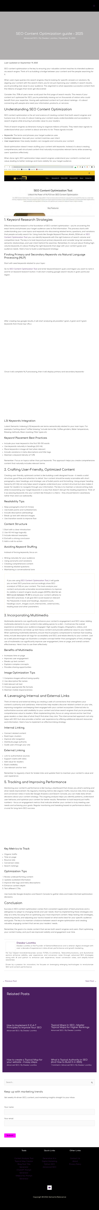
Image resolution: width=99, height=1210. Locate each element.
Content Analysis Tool (23, 1158)
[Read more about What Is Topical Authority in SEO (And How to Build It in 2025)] (71, 1047)
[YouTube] (49, 1187)
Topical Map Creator (24, 1161)
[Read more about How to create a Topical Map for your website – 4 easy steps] (27, 1047)
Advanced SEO (30, 38)
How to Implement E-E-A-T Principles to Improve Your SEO (24, 1026)
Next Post (90, 981)
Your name (9, 1107)
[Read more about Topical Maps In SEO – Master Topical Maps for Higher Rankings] (71, 1011)
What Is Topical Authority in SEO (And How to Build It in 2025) (69, 1061)
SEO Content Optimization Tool (23, 269)
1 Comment (55, 1065)
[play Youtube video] (49, 190)
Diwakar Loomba (26, 943)
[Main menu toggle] (94, 5)
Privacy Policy (75, 1164)
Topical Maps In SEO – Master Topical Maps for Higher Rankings (70, 1026)
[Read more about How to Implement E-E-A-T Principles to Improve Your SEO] (27, 1011)
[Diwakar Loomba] (10, 946)
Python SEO (49, 1164)
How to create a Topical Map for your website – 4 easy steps (24, 1061)
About (75, 1161)
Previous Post (10, 981)
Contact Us (75, 1158)
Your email (8, 1118)
